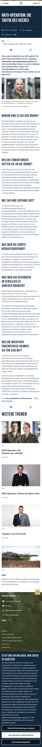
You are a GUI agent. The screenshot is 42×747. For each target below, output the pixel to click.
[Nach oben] (37, 592)
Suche (35, 3)
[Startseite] (3, 41)
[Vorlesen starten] (11, 50)
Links (4, 620)
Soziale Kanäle (8, 595)
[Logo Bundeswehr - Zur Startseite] (21, 3)
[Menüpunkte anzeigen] (8, 41)
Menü (6, 3)
